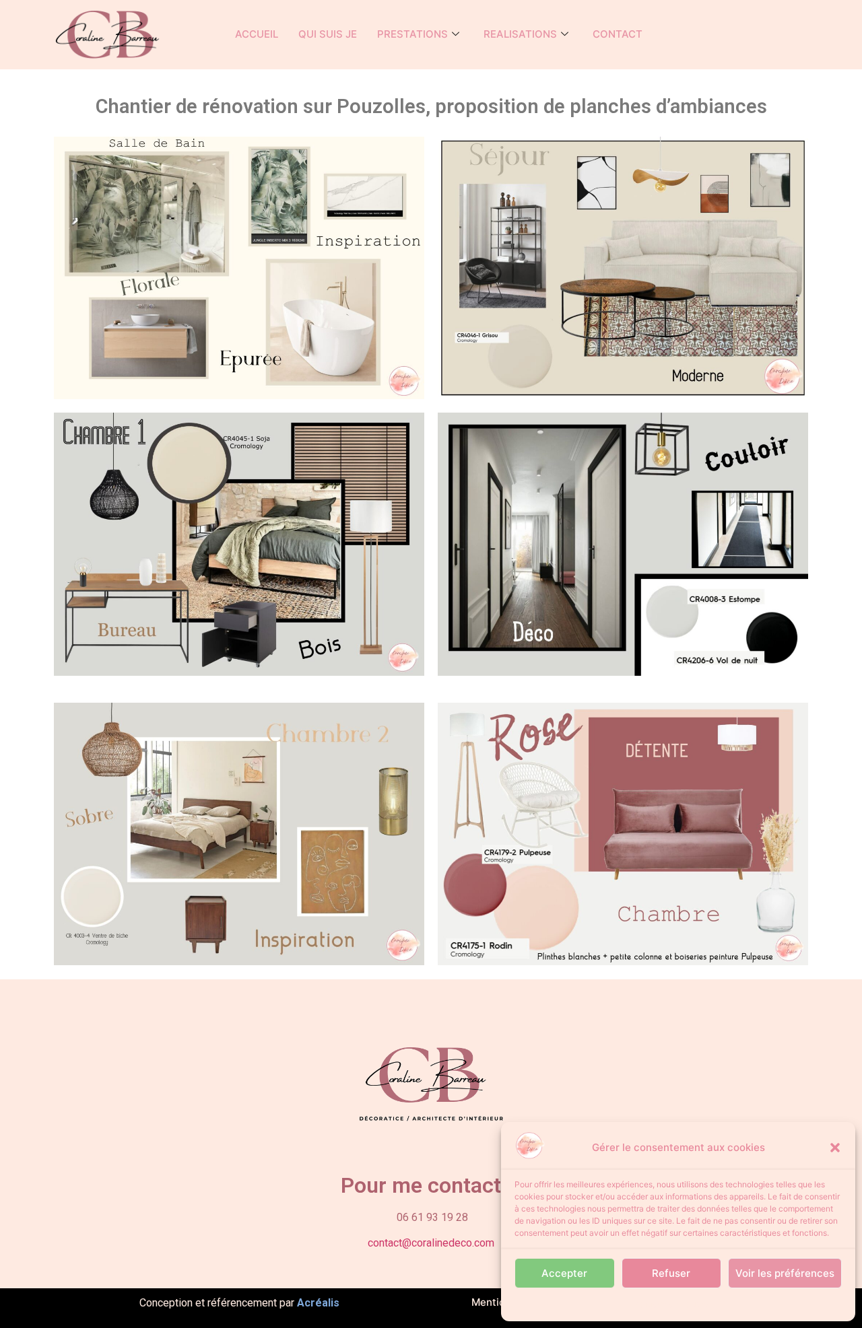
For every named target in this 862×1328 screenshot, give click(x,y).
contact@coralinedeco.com (431, 1242)
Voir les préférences (784, 1273)
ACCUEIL (256, 34)
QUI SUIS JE (327, 34)
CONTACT (617, 34)
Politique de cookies (672, 1304)
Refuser (671, 1273)
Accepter (564, 1273)
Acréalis (318, 1302)
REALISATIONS (520, 34)
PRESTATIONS (412, 34)
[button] (835, 1147)
